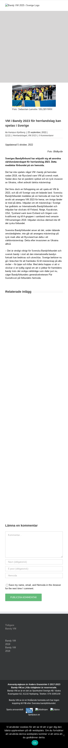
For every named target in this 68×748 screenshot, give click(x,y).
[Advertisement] (34, 47)
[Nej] (63, 735)
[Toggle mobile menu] (61, 5)
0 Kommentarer (46, 135)
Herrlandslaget (20, 135)
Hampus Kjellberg (16, 132)
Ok (34, 742)
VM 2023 (32, 135)
